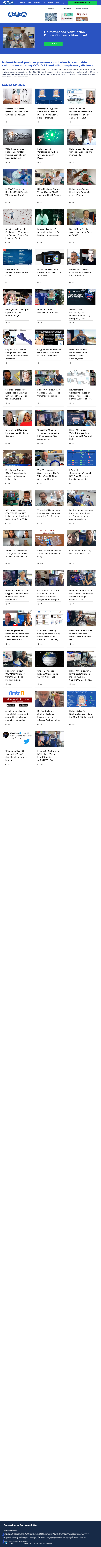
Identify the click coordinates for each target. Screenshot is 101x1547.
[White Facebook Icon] (9, 1543)
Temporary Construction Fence (20, 1541)
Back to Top (3, 1538)
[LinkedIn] (6, 1543)
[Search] (63, 2)
